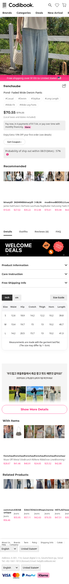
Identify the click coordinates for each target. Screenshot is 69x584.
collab (60, 542)
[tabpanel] (7, 192)
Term (26, 542)
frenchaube (12, 86)
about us (6, 542)
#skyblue (35, 98)
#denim (22, 98)
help (4, 544)
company (14, 544)
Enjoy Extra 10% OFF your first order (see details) (27, 134)
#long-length (52, 98)
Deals (39, 12)
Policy (34, 542)
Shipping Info (47, 542)
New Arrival (55, 12)
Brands (7, 12)
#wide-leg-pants (28, 104)
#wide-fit (10, 104)
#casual (9, 98)
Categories (24, 12)
